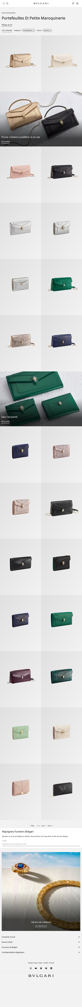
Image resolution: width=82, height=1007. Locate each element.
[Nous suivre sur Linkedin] (51, 968)
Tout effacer (7, 30)
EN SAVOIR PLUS (41, 926)
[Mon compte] (73, 3)
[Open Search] (7, 3)
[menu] (4, 3)
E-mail (4, 841)
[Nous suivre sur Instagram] (30, 968)
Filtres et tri (7, 25)
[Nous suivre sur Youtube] (36, 968)
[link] (77, 3)
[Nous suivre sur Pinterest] (46, 968)
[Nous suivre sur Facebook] (41, 968)
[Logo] (41, 3)
